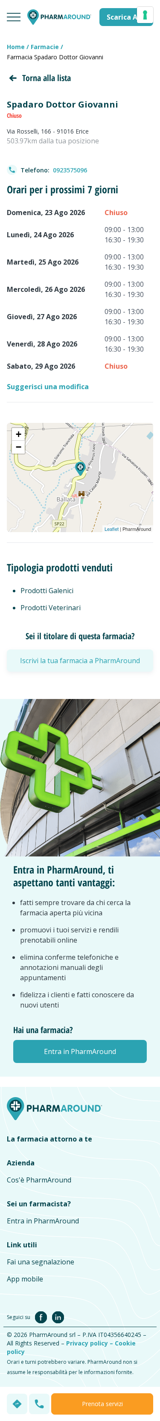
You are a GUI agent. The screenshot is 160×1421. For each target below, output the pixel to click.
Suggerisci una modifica (48, 386)
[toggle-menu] (13, 17)
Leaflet (112, 528)
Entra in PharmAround (43, 1221)
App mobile (25, 1279)
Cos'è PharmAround (39, 1180)
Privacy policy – (90, 1343)
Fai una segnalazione (40, 1262)
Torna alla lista (46, 78)
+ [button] (18, 434)
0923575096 (70, 170)
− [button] (18, 447)
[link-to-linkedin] (58, 1316)
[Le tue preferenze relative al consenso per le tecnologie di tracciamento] (145, 15)
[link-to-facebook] (42, 1316)
